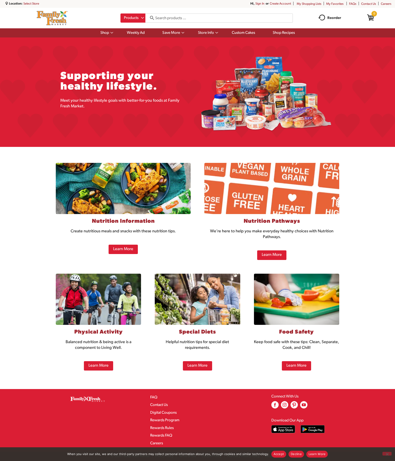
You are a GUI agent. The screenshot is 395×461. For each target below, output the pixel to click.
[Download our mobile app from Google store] (313, 429)
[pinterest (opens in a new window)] (294, 406)
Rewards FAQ (161, 435)
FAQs (352, 4)
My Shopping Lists (309, 4)
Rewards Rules (162, 428)
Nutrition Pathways (272, 221)
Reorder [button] (334, 18)
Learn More (317, 454)
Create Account (280, 3)
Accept (279, 454)
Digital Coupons (163, 413)
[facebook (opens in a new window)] (275, 406)
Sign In (259, 3)
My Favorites (335, 4)
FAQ (153, 397)
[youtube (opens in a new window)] (303, 406)
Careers (386, 4)
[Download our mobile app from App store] (283, 429)
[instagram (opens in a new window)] (284, 406)
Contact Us (368, 4)
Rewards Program (164, 420)
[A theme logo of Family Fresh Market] (52, 18)
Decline (296, 454)
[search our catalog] (150, 18)
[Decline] (387, 454)
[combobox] (132, 18)
